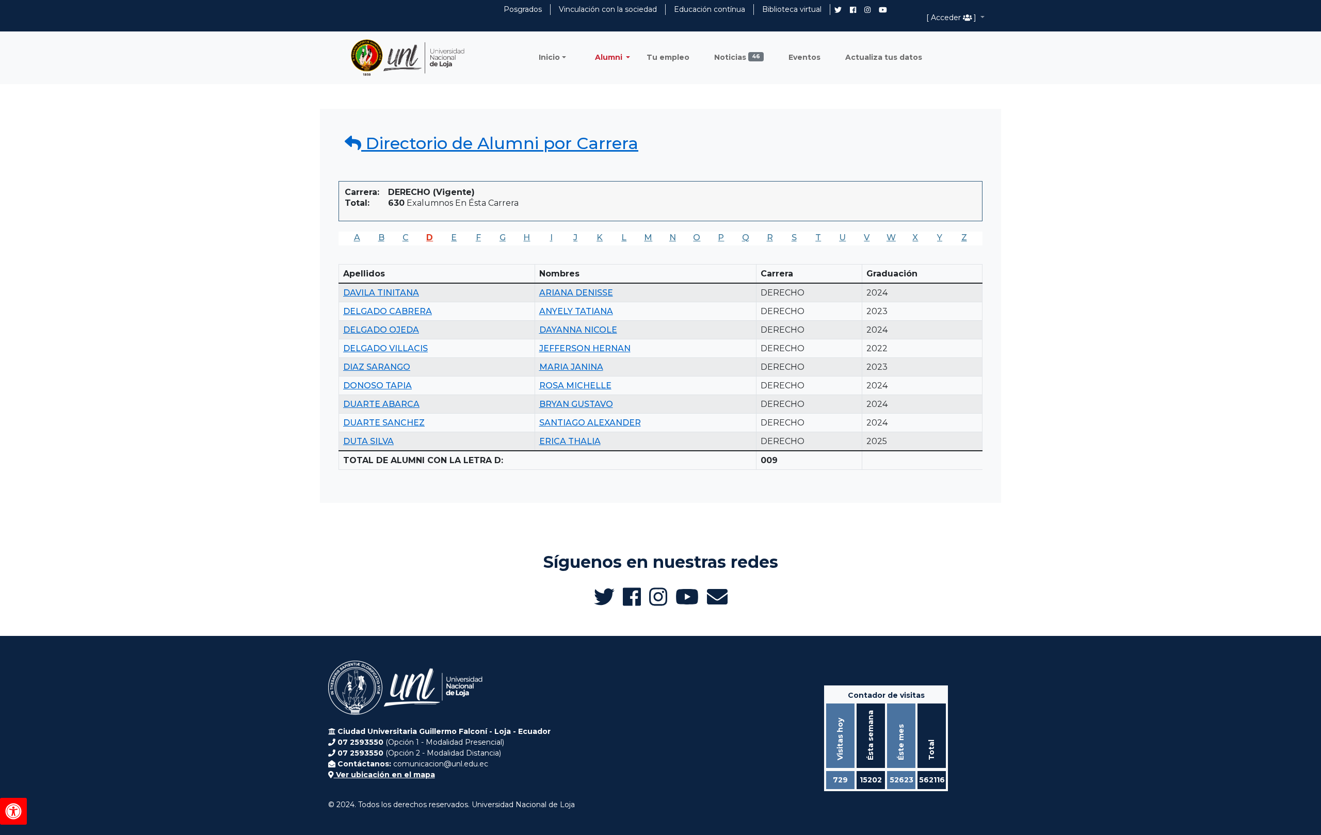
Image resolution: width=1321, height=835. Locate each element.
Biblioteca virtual (791, 9)
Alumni (609, 57)
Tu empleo (668, 57)
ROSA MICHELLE (575, 385)
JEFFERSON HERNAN (585, 348)
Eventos (804, 57)
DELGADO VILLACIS (385, 348)
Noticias (737, 57)
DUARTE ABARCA (381, 404)
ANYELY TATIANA (576, 311)
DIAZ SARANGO (376, 367)
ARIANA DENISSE (576, 293)
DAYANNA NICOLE (578, 330)
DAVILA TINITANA (381, 293)
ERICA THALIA (570, 441)
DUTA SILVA (368, 441)
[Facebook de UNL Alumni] (853, 9)
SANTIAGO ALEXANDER (590, 423)
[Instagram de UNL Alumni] (867, 9)
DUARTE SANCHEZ (384, 423)
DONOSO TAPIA (377, 385)
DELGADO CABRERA (387, 311)
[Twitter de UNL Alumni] (838, 11)
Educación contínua (709, 9)
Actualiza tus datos (883, 57)
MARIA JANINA (571, 367)
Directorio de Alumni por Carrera (499, 143)
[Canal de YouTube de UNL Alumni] (883, 9)
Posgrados (523, 9)
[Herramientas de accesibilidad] (13, 811)
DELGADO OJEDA (381, 330)
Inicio (549, 57)
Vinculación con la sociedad (608, 9)
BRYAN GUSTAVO (576, 404)
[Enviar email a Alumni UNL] (717, 596)
